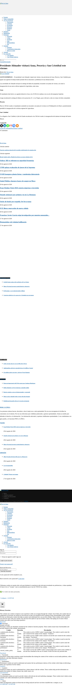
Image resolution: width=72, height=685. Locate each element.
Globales (9, 23)
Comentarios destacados (13, 49)
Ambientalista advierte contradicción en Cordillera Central (18, 368)
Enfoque (9, 47)
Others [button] (2, 679)
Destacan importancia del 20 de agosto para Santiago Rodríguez (19, 383)
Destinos (9, 28)
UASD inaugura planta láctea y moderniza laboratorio (19, 174)
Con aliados (10, 55)
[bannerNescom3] (36, 11)
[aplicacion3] (36, 252)
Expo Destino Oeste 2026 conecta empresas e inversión (19, 188)
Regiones (6, 35)
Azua (1, 128)
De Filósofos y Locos (5, 278)
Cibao (8, 38)
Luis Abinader (7, 128)
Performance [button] (3, 659)
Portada (6, 17)
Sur (8, 44)
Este (8, 41)
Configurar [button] (3, 598)
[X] (1, 125)
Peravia (13, 128)
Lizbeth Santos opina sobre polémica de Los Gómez (16, 282)
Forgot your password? (6, 564)
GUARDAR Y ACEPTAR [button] (7, 684)
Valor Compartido (8, 19)
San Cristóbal (18, 128)
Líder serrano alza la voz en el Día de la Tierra (15, 363)
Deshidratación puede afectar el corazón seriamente (16, 401)
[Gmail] (10, 125)
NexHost (26, 501)
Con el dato (3, 379)
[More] (17, 125)
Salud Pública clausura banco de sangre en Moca (17, 181)
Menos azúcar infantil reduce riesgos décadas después (17, 396)
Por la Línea (10, 72)
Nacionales (10, 22)
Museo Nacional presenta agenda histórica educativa (17, 286)
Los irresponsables (8, 465)
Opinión (6, 46)
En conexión (7, 54)
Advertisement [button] (4, 672)
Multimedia (7, 33)
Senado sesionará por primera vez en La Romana (18, 195)
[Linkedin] (4, 125)
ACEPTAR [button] (10, 598)
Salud (8, 30)
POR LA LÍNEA (5, 407)
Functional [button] (3, 653)
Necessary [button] (3, 622)
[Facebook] (13, 125)
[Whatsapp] (7, 125)
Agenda (6, 52)
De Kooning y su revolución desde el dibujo (14, 291)
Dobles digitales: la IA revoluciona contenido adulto (16, 387)
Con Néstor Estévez (12, 57)
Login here (21, 578)
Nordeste (9, 39)
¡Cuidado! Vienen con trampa (11, 474)
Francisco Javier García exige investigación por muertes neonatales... (24, 215)
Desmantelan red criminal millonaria (13, 222)
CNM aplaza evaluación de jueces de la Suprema (17, 167)
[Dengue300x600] (36, 353)
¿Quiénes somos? (8, 495)
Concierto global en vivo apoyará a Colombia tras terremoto (19, 295)
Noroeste (9, 36)
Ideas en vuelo (11, 50)
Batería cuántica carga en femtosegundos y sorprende (17, 392)
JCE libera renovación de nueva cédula (14, 208)
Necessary (5, 623)
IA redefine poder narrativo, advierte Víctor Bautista (17, 372)
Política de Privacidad (10, 496)
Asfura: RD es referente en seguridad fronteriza (17, 160)
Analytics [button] (2, 666)
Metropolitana (11, 42)
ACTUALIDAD (8, 20)
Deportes (9, 27)
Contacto (6, 498)
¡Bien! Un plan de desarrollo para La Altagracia (15, 456)
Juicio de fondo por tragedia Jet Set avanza (15, 201)
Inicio (5, 493)
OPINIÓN (3, 453)
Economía (10, 25)
